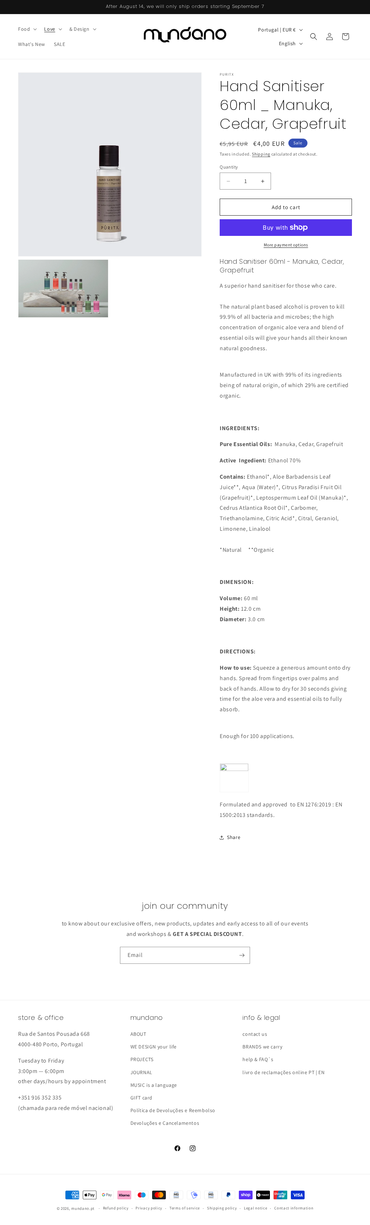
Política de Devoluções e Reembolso (172, 1110)
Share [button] (233, 837)
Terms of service (184, 1208)
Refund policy (116, 1208)
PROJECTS (142, 1059)
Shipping (261, 154)
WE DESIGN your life (153, 1046)
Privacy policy (148, 1208)
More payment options (286, 244)
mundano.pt (83, 1208)
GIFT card (141, 1097)
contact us (254, 1034)
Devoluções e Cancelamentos (164, 1123)
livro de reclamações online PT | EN (283, 1072)
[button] (27, 29)
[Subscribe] (242, 955)
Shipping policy (222, 1208)
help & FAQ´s (257, 1059)
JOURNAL (141, 1072)
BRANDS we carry (262, 1046)
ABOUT (138, 1034)
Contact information (293, 1208)
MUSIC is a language (153, 1085)
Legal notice (255, 1208)
